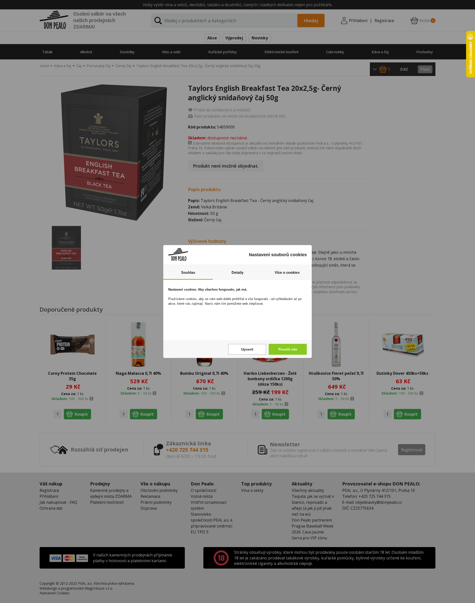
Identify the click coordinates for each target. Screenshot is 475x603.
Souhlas (188, 272)
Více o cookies (287, 272)
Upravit (247, 349)
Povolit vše (287, 349)
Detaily (237, 272)
